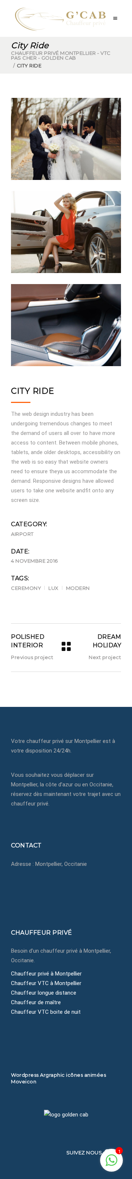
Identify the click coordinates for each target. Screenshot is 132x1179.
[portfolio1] (66, 139)
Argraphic (52, 1075)
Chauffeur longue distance (43, 992)
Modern (78, 588)
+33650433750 (38, 882)
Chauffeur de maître (36, 1002)
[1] (111, 1164)
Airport (22, 534)
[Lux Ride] (66, 232)
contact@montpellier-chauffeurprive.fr (67, 892)
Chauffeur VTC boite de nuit (46, 1012)
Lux (53, 588)
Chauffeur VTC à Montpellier (46, 983)
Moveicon (23, 1081)
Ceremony (26, 588)
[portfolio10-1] (66, 325)
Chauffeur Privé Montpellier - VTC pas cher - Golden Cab (61, 55)
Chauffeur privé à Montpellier (46, 973)
